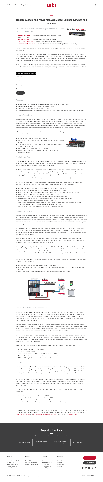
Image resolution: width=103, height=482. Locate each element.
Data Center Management (31, 462)
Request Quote (90, 462)
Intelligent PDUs (10, 462)
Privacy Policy (60, 464)
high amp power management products (44, 414)
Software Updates (46, 464)
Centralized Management (12, 466)
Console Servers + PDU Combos (14, 460)
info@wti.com (73, 414)
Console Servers (11, 459)
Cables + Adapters (11, 467)
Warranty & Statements (47, 466)
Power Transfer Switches (12, 464)
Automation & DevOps (47, 462)
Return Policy (45, 467)
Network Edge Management (31, 464)
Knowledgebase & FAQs (47, 459)
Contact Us (59, 466)
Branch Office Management (31, 460)
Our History (60, 462)
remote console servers (23, 414)
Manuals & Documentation (48, 460)
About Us (59, 459)
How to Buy (60, 460)
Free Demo (90, 458)
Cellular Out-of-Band (30, 459)
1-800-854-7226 (24, 475)
